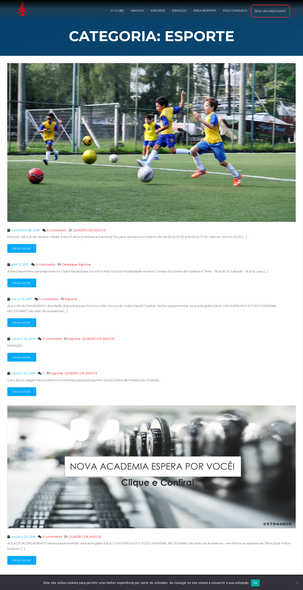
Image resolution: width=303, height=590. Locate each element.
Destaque (69, 264)
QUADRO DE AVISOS (89, 230)
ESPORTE (158, 10)
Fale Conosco (235, 10)
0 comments (56, 230)
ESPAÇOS (179, 10)
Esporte (85, 264)
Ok (255, 583)
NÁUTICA (137, 10)
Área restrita (204, 10)
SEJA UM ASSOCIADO (270, 11)
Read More (22, 248)
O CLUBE (117, 10)
